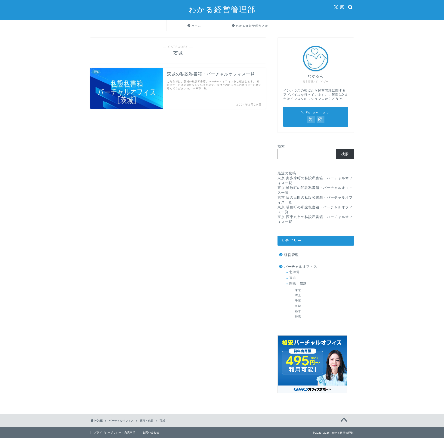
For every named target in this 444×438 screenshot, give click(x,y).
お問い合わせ (151, 432)
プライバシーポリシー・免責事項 (115, 432)
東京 (298, 290)
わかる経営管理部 (222, 9)
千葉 (298, 300)
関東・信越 (298, 283)
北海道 (294, 272)
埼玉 (298, 295)
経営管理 (291, 255)
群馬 (298, 316)
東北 (292, 278)
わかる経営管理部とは (252, 26)
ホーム (196, 26)
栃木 (298, 311)
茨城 (298, 306)
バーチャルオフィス (300, 266)
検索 (281, 146)
